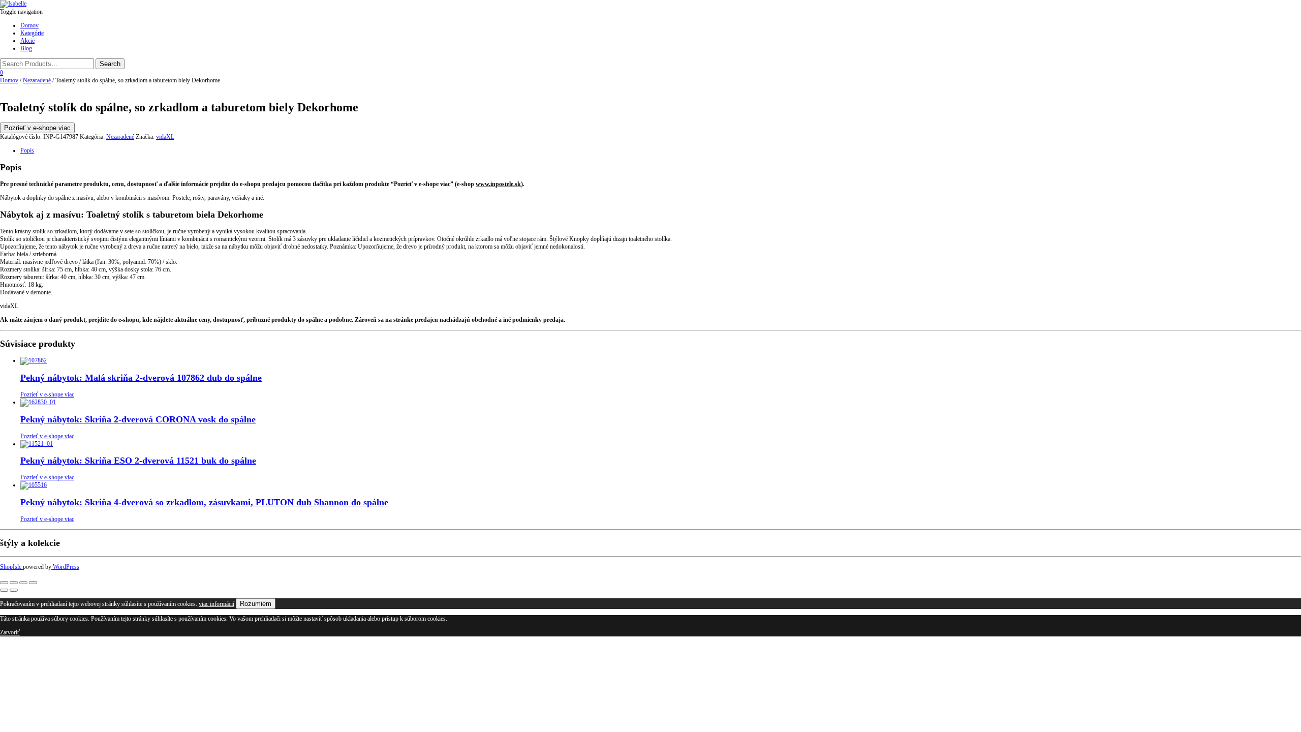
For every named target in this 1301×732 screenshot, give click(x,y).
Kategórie (32, 33)
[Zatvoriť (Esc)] (33, 582)
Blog (26, 48)
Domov (29, 25)
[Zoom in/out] (4, 582)
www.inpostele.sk (498, 184)
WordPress (65, 566)
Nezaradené (37, 80)
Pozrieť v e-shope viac (37, 128)
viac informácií (216, 603)
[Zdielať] (23, 582)
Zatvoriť (10, 632)
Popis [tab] (27, 150)
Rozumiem (255, 603)
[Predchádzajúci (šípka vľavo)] (4, 590)
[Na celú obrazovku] (14, 582)
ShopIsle (11, 566)
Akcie (27, 40)
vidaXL (165, 136)
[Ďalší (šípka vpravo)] (14, 590)
